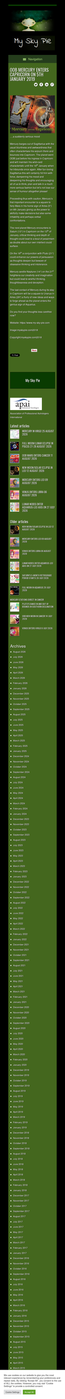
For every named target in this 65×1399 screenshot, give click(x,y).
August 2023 (19, 839)
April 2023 (18, 860)
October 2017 (20, 1206)
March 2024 (19, 803)
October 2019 (20, 1080)
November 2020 (21, 1012)
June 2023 (18, 850)
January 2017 (20, 1253)
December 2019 (21, 1070)
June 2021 (18, 975)
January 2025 (20, 751)
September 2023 (21, 834)
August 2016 (19, 1279)
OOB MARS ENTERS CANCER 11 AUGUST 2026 (37, 457)
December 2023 (21, 819)
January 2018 (20, 1190)
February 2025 (20, 745)
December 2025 (21, 693)
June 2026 (18, 662)
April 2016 (18, 1300)
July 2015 (18, 1347)
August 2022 (19, 902)
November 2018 (21, 1138)
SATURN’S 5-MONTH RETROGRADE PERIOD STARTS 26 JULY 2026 (37, 577)
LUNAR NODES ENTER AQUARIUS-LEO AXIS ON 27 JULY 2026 (38, 507)
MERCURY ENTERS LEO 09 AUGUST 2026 (35, 481)
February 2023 (20, 871)
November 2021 (21, 949)
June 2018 (18, 1164)
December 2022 (21, 881)
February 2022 (20, 934)
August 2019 (19, 1090)
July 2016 (18, 1284)
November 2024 (21, 761)
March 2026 (19, 677)
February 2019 (20, 1122)
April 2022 (18, 923)
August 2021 (19, 965)
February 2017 (20, 1247)
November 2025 (21, 698)
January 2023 (20, 876)
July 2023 (18, 845)
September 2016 (21, 1273)
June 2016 (18, 1289)
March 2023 (19, 866)
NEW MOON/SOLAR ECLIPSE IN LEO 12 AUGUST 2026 (37, 469)
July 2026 (18, 656)
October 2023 (20, 829)
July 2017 (18, 1221)
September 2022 (21, 897)
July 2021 (18, 970)
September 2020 (21, 1023)
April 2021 (18, 986)
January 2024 (20, 813)
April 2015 (18, 1362)
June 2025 (18, 724)
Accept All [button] (29, 1392)
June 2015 (18, 1352)
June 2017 (18, 1226)
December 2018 (21, 1132)
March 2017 (19, 1242)
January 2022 (20, 939)
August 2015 (19, 1341)
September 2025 (21, 709)
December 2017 (21, 1195)
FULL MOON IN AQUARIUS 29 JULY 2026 (36, 589)
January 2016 (20, 1315)
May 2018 (18, 1169)
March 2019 (19, 1117)
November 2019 (21, 1075)
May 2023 (18, 855)
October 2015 (20, 1331)
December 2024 (21, 756)
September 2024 (21, 772)
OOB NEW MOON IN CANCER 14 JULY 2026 (37, 617)
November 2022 (21, 887)
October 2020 (20, 1017)
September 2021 (21, 960)
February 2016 (20, 1310)
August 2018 (19, 1153)
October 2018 (20, 1143)
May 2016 (18, 1294)
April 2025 (18, 735)
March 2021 (19, 991)
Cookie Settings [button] (13, 1392)
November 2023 (21, 824)
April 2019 (18, 1111)
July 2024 (18, 782)
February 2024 (20, 808)
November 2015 (21, 1326)
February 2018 (20, 1185)
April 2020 (18, 1049)
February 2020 (20, 1059)
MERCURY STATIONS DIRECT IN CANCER (27, 599)
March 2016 (19, 1305)
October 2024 (20, 766)
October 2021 (20, 955)
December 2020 (21, 1007)
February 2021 (20, 996)
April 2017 (18, 1237)
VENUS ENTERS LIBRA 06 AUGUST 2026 (34, 493)
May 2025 (18, 730)
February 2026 (20, 683)
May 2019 (18, 1106)
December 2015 (21, 1320)
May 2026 (18, 667)
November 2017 (21, 1200)
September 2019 (21, 1085)
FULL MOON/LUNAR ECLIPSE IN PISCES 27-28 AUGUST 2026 (37, 445)
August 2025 (19, 714)
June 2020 (18, 1038)
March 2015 (19, 1367)
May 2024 (18, 792)
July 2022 (18, 907)
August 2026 (19, 651)
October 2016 (20, 1268)
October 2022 (20, 892)
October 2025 (20, 704)
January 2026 (20, 688)
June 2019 (18, 1101)
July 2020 (18, 1033)
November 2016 (21, 1263)
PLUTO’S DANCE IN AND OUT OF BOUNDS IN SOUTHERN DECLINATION (37, 605)
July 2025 (18, 719)
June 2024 (18, 787)
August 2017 (19, 1216)
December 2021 (21, 944)
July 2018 (18, 1158)
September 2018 (21, 1148)
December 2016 (21, 1258)
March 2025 (19, 740)
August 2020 (19, 1028)
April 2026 (18, 672)
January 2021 (20, 1002)
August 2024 (19, 777)
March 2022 (19, 928)
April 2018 (18, 1174)
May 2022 (18, 918)
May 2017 (18, 1232)
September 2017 (21, 1211)
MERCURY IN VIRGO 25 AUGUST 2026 (38, 432)
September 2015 (21, 1336)
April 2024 (18, 798)
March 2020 (19, 1054)
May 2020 (18, 1043)
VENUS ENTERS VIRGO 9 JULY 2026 (37, 628)
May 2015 (18, 1357)
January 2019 (20, 1127)
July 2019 (18, 1096)
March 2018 (19, 1179)
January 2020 (20, 1064)
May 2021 (18, 981)
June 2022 (18, 913)
